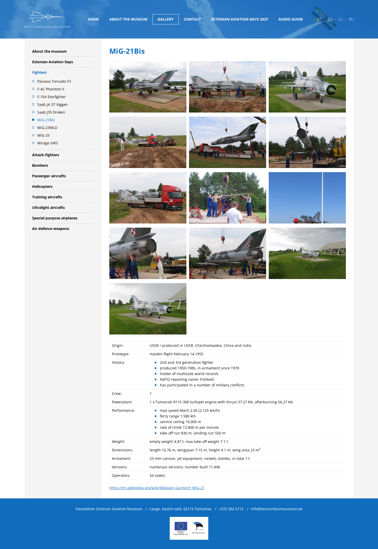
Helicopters (42, 186)
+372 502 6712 (231, 508)
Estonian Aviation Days (52, 61)
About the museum (128, 19)
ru (351, 19)
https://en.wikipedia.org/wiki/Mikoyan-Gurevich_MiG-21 (157, 487)
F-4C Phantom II (50, 89)
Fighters (39, 72)
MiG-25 (43, 135)
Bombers (40, 165)
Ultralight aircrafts (48, 207)
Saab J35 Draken (51, 112)
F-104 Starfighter (51, 96)
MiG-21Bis (46, 119)
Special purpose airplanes (54, 218)
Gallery (166, 19)
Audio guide (290, 19)
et (319, 19)
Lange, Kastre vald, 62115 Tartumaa (180, 508)
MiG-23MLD (47, 127)
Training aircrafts (47, 196)
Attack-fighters (45, 154)
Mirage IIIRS (47, 143)
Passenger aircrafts (49, 175)
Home (93, 19)
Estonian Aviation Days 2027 (239, 19)
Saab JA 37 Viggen (52, 104)
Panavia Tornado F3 (54, 81)
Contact (192, 19)
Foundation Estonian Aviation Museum (109, 508)
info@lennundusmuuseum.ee (276, 508)
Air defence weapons (50, 228)
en (330, 19)
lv (341, 19)
